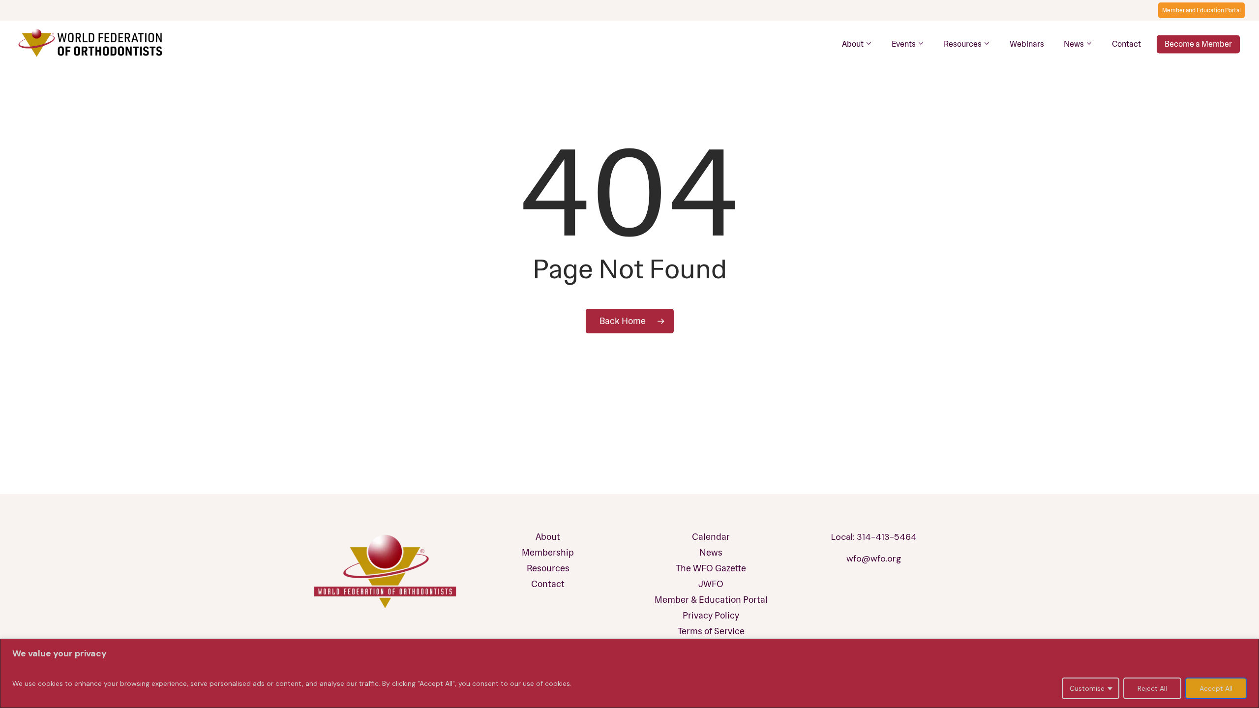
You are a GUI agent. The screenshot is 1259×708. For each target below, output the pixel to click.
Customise (1087, 688)
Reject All (1152, 688)
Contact (548, 584)
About (548, 537)
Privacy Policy (711, 615)
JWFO (710, 584)
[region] (629, 673)
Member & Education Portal (711, 600)
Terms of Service (711, 631)
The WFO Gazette (711, 568)
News (710, 553)
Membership (548, 553)
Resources (548, 568)
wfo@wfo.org (873, 558)
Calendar (711, 537)
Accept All (1215, 688)
